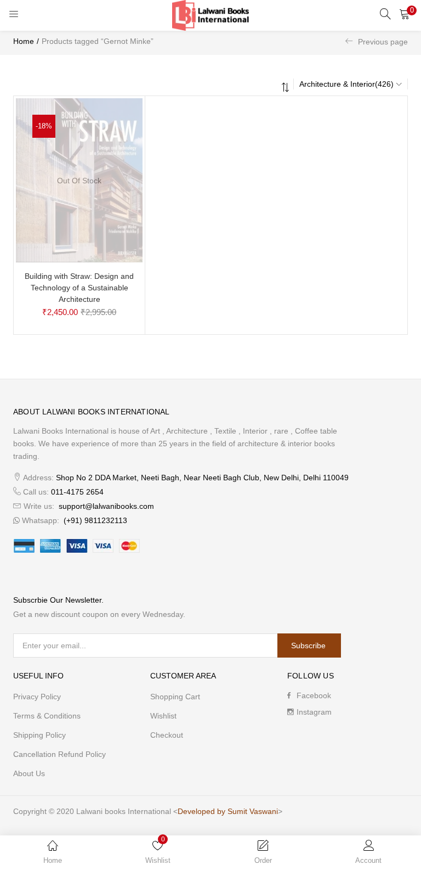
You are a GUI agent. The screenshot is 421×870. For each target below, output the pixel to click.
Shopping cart (175, 696)
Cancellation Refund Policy (59, 754)
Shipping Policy (39, 735)
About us (29, 773)
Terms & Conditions (47, 715)
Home (23, 41)
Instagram (314, 712)
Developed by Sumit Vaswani (228, 811)
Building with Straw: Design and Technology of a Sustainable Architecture (79, 288)
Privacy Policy (37, 696)
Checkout (166, 735)
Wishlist (163, 715)
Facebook (314, 695)
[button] (404, 13)
